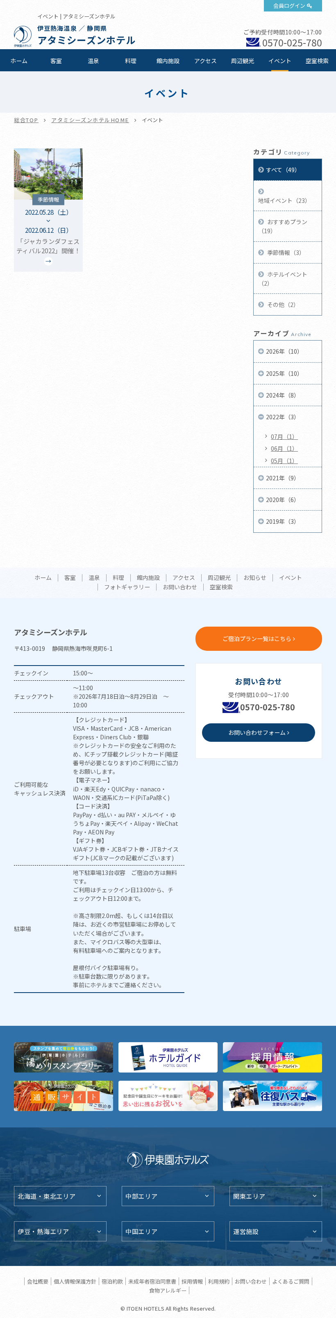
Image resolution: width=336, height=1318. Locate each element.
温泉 (93, 61)
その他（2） (282, 304)
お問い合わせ (180, 587)
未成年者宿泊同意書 (152, 1281)
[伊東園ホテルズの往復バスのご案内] (272, 1096)
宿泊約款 (112, 1281)
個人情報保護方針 (75, 1281)
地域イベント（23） (284, 200)
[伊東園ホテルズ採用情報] (272, 1057)
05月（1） (284, 461)
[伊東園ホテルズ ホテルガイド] (168, 1057)
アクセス (205, 61)
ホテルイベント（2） (282, 278)
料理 (130, 61)
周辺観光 (242, 61)
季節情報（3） (285, 252)
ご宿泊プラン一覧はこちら (256, 638)
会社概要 (37, 1281)
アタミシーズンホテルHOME (90, 120)
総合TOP (26, 120)
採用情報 (192, 1281)
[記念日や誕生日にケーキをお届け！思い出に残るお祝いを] (168, 1096)
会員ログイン (289, 5)
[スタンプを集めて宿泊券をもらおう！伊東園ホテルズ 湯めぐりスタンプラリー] (63, 1057)
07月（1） (284, 436)
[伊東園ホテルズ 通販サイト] (63, 1096)
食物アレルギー (167, 1290)
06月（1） (284, 448)
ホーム (18, 61)
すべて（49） (283, 170)
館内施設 (168, 61)
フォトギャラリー (127, 587)
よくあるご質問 (290, 1281)
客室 (56, 61)
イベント (279, 61)
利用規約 (218, 1281)
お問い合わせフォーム (257, 732)
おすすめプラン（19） (282, 226)
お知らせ (254, 578)
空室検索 (317, 61)
